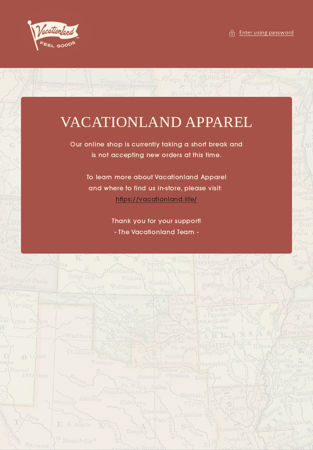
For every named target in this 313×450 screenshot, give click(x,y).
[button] (261, 33)
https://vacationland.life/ (156, 200)
